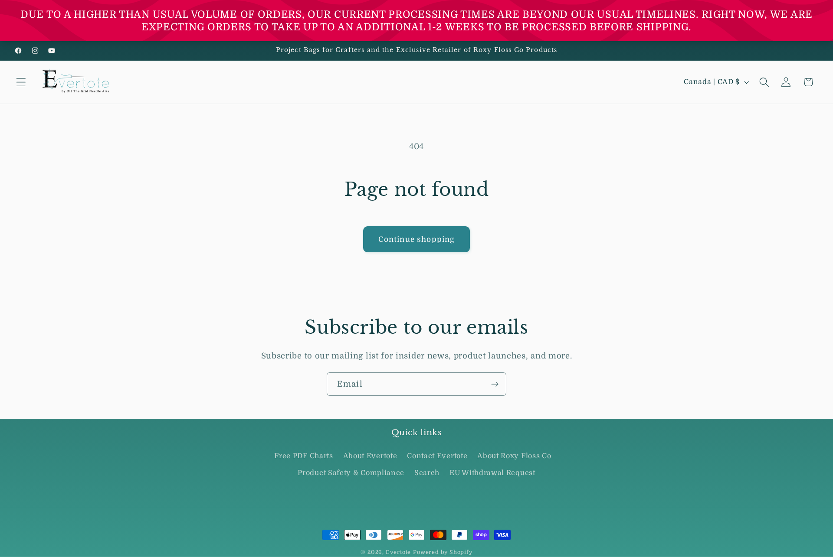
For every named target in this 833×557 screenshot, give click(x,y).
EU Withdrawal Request (492, 473)
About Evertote (370, 456)
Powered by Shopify (442, 552)
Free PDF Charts (303, 456)
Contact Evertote (437, 456)
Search (426, 473)
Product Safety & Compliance (351, 473)
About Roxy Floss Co (514, 456)
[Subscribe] (495, 384)
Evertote (398, 552)
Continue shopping (416, 239)
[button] (21, 82)
